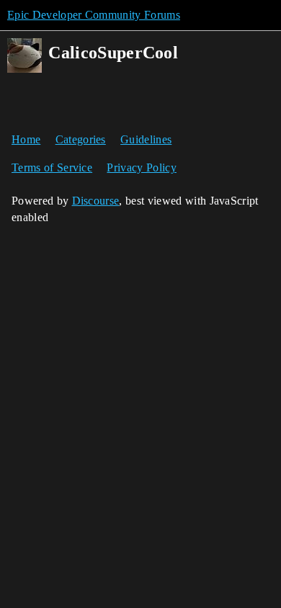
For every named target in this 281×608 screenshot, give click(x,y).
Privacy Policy (141, 167)
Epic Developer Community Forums (93, 15)
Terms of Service (52, 167)
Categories (80, 139)
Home (26, 139)
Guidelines (145, 139)
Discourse (96, 201)
